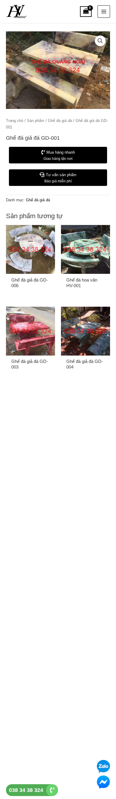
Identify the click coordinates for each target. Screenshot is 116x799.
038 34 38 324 (26, 790)
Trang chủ (14, 120)
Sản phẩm (35, 120)
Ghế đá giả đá (60, 120)
